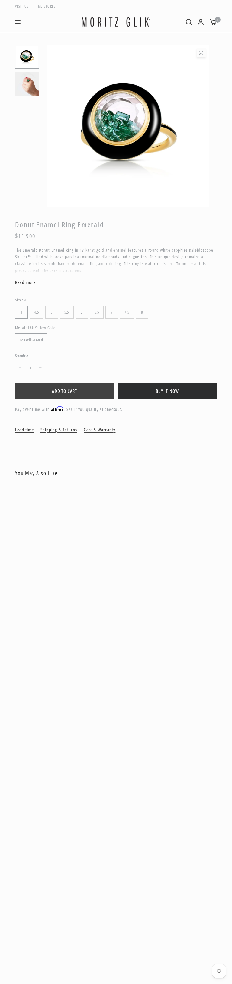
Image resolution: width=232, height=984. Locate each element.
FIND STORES (45, 6)
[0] (212, 22)
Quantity (21, 355)
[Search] (189, 22)
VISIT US (22, 6)
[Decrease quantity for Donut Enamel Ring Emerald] (20, 367)
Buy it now (167, 391)
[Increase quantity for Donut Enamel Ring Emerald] (40, 367)
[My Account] (201, 22)
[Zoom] (201, 52)
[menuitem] (23, 6)
